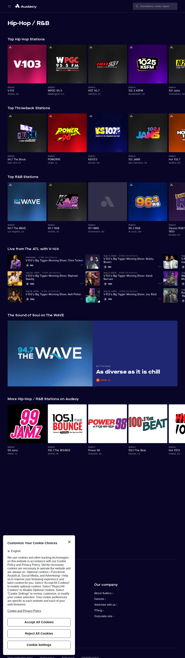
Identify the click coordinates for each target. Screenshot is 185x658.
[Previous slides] (167, 39)
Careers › (100, 599)
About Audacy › (103, 593)
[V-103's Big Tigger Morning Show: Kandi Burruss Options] (160, 283)
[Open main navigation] (9, 6)
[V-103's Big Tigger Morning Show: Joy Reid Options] (160, 299)
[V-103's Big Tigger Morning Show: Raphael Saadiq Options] (82, 283)
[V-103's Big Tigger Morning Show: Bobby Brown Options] (160, 266)
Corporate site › (104, 616)
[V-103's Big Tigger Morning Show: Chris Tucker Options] (82, 265)
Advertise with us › (105, 604)
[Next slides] (174, 39)
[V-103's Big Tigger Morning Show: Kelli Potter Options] (82, 299)
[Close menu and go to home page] (26, 6)
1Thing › (99, 610)
